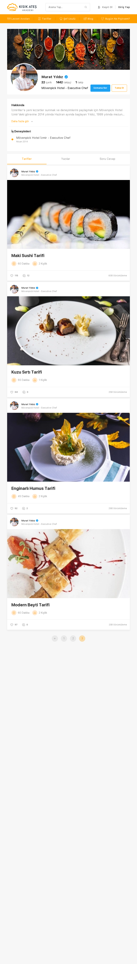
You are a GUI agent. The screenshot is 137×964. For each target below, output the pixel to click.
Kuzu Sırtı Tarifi (26, 372)
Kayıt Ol (107, 7)
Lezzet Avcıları (20, 18)
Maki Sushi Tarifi (27, 255)
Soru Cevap (107, 159)
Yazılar (65, 159)
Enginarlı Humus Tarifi (33, 488)
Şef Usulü (69, 18)
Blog (90, 18)
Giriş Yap (124, 7)
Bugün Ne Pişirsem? (117, 18)
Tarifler (46, 18)
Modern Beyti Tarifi (30, 604)
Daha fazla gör (20, 121)
